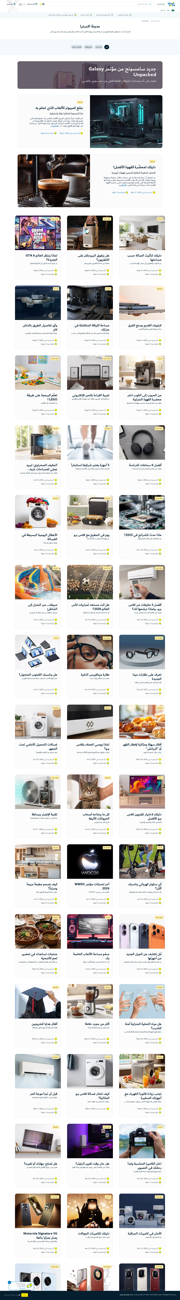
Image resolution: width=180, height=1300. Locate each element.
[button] (12, 1295)
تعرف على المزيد (124, 1294)
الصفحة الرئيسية (155, 21)
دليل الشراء (99, 47)
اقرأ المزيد (54, 126)
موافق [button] (24, 1295)
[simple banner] (171, 4)
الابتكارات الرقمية (76, 47)
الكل (107, 47)
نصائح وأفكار (88, 47)
